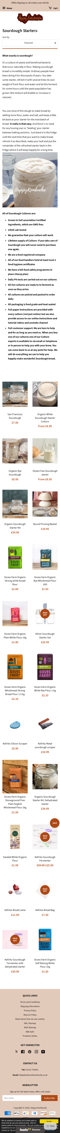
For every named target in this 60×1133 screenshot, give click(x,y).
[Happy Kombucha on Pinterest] (29, 1052)
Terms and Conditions (30, 1002)
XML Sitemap (30, 1023)
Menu (9, 8)
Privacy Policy (30, 1010)
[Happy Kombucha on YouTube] (43, 1052)
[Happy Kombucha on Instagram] (36, 1052)
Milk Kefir (30, 1031)
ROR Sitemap (30, 1027)
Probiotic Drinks (30, 1035)
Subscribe (49, 1098)
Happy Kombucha (38, 1107)
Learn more (50, 1130)
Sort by (5, 37)
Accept (49, 1121)
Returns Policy (30, 1014)
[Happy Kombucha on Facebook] (23, 1052)
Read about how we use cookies (30, 1019)
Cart (55, 8)
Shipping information (30, 1006)
